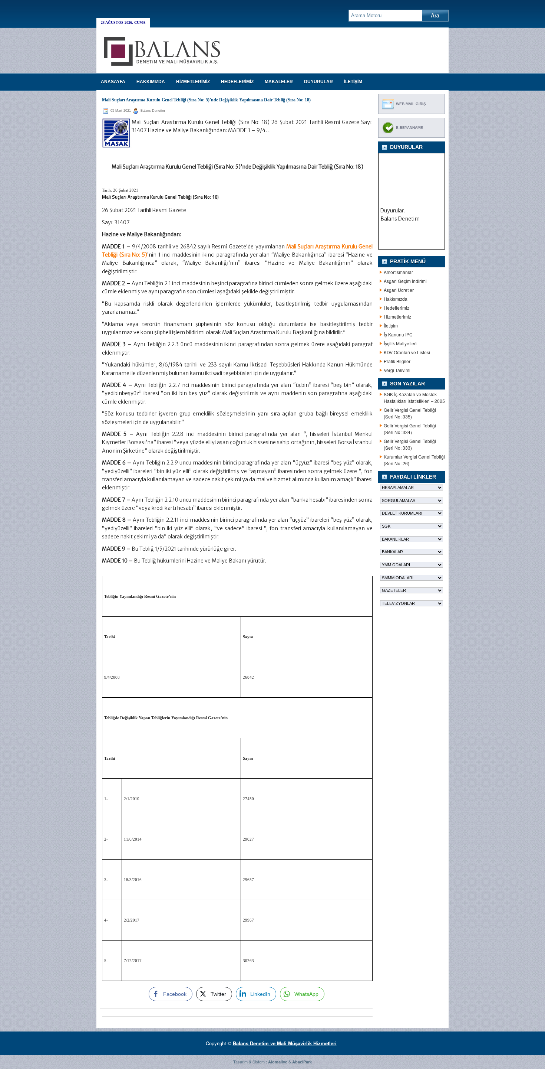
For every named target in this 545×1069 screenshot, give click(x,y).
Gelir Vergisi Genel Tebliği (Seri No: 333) (410, 444)
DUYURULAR (318, 81)
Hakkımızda (395, 299)
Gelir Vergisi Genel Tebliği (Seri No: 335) (410, 413)
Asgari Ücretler (399, 290)
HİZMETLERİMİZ (193, 81)
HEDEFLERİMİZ (237, 81)
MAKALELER (279, 81)
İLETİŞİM (353, 81)
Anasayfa (113, 81)
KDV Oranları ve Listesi (407, 352)
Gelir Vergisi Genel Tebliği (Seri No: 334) (410, 428)
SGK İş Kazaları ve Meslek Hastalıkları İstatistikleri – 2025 (414, 397)
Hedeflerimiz (396, 307)
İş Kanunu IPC (398, 334)
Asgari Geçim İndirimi (405, 281)
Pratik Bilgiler (397, 361)
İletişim (391, 325)
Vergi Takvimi (397, 370)
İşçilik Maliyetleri (400, 343)
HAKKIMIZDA (150, 81)
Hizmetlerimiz (397, 316)
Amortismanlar (398, 272)
